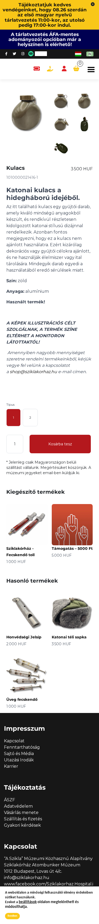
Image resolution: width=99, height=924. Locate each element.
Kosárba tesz (60, 444)
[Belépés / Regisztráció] (64, 69)
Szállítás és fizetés (23, 818)
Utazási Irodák (19, 759)
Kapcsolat (14, 740)
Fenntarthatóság (22, 747)
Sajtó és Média (19, 753)
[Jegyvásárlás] (36, 69)
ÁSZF (9, 799)
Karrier (11, 766)
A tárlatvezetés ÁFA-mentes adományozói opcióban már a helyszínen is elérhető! (44, 39)
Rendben (12, 915)
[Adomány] (50, 69)
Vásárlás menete (21, 812)
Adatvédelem (18, 806)
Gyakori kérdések (22, 825)
